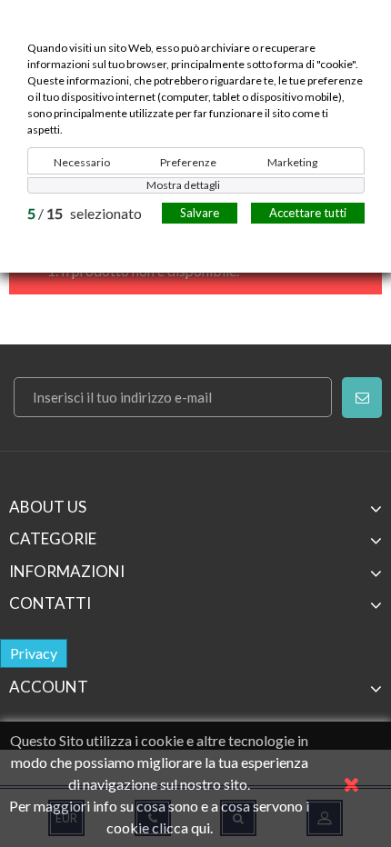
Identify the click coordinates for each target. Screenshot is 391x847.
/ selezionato (84, 213)
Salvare (199, 212)
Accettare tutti (307, 212)
